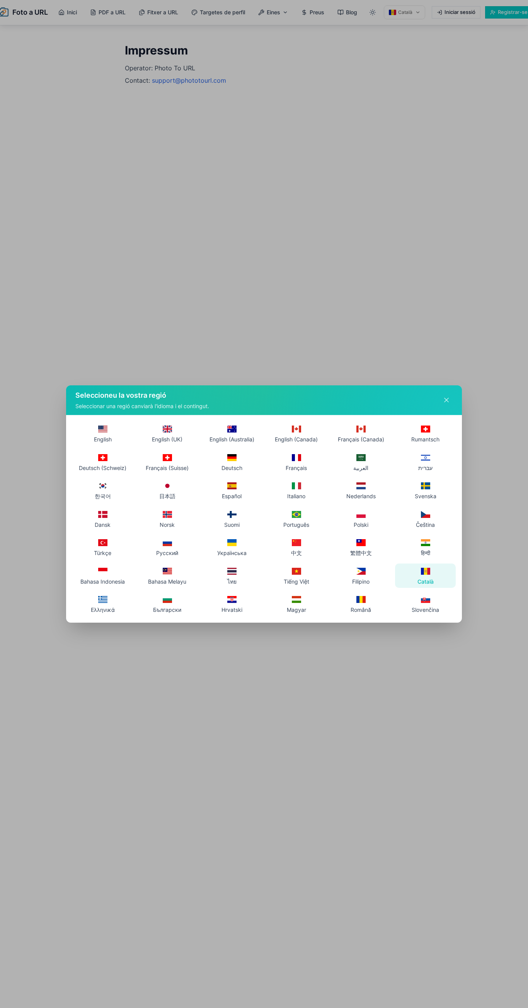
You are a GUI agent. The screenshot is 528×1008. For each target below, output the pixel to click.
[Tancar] (446, 400)
